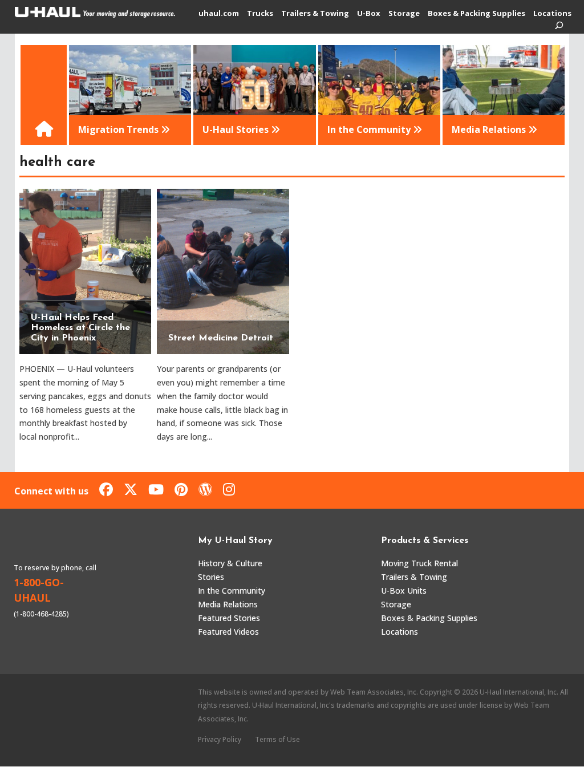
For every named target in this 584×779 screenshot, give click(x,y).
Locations (552, 13)
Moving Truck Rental (419, 563)
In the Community (231, 590)
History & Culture (230, 563)
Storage (404, 13)
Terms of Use (277, 739)
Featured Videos (228, 631)
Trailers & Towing (315, 13)
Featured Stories (229, 617)
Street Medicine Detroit (220, 338)
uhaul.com (218, 13)
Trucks (260, 13)
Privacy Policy (219, 739)
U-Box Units (404, 590)
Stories (211, 576)
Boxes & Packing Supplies (476, 13)
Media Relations (228, 604)
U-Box (368, 13)
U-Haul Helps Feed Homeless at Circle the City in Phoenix (80, 328)
